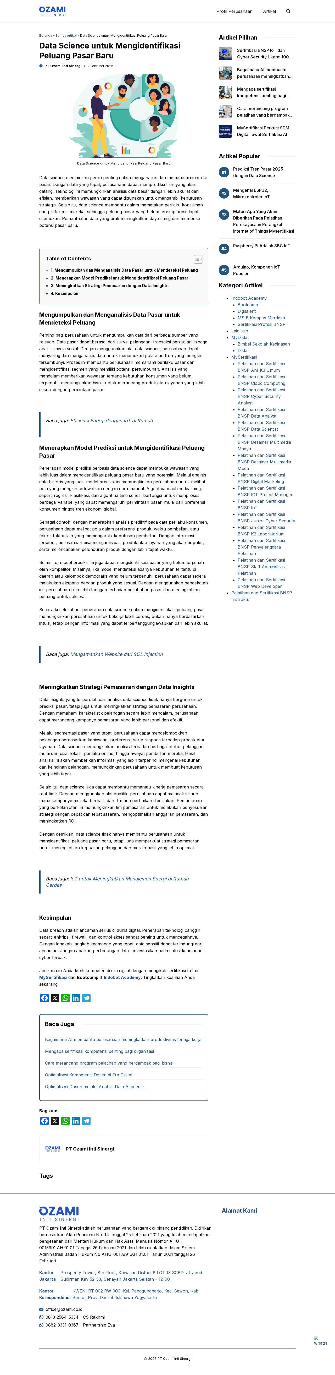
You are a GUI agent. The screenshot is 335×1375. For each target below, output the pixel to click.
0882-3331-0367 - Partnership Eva (80, 1325)
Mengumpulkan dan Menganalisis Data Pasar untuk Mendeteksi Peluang (126, 270)
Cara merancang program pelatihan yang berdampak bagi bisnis (109, 1063)
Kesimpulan (66, 293)
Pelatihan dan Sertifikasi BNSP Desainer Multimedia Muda (264, 462)
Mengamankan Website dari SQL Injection (116, 654)
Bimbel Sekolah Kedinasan (264, 344)
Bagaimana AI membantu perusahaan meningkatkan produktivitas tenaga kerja (123, 1039)
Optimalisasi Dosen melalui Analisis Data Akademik (95, 1086)
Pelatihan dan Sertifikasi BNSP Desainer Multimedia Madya (264, 442)
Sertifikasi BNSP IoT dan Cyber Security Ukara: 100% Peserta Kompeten (265, 57)
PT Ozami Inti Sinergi (63, 66)
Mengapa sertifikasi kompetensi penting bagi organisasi (99, 1051)
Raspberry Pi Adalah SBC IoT (261, 245)
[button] (288, 11)
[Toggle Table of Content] (196, 259)
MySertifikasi (53, 977)
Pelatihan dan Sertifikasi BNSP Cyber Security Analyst (261, 396)
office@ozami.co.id (64, 1309)
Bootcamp (248, 304)
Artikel (269, 11)
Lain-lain (239, 330)
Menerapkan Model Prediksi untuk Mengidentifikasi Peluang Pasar (121, 278)
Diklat (243, 350)
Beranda (45, 35)
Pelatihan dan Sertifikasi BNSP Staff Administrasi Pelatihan (262, 566)
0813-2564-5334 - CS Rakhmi (75, 1317)
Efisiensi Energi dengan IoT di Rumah (111, 420)
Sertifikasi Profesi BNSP (262, 324)
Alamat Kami (239, 1210)
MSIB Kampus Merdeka (261, 317)
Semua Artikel (66, 35)
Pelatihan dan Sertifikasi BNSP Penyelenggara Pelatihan (261, 547)
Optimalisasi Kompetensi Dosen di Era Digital (88, 1074)
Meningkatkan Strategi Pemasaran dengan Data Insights (112, 285)
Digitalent (247, 311)
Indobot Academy (122, 977)
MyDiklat (240, 337)
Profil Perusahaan (234, 11)
